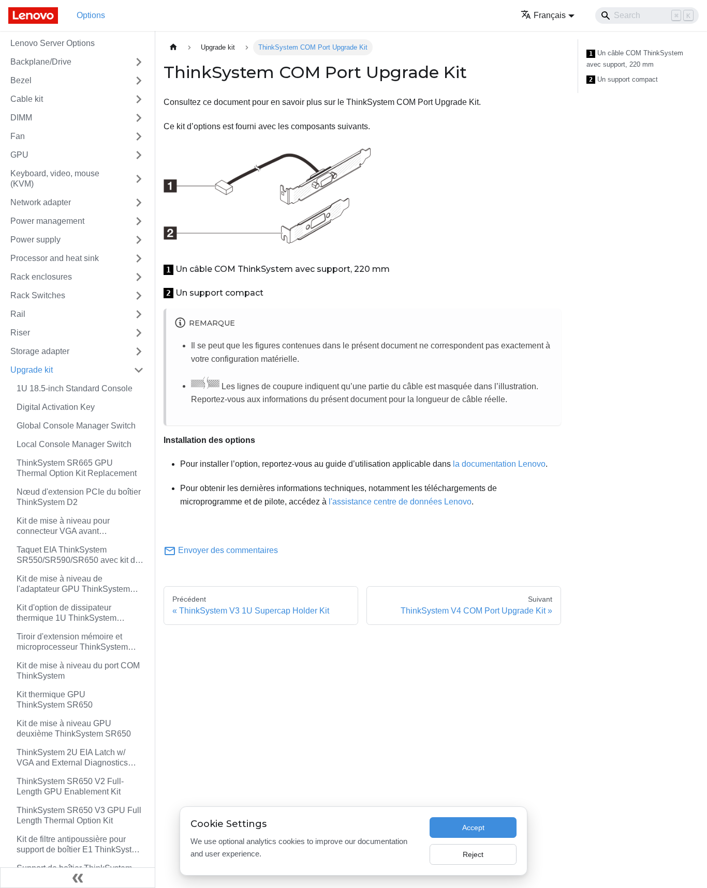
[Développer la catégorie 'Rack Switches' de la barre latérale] (138, 295)
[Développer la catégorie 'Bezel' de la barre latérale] (138, 80)
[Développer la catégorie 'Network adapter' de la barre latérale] (138, 202)
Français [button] (550, 15)
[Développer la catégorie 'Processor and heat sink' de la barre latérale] (138, 258)
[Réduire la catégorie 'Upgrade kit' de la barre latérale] (138, 370)
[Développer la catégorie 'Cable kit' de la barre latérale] (138, 99)
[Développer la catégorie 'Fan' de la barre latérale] (138, 136)
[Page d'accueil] (173, 47)
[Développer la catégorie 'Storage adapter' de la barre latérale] (138, 351)
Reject (473, 854)
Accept (473, 827)
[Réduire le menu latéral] (77, 877)
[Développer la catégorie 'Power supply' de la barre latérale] (138, 240)
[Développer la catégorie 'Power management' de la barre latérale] (138, 221)
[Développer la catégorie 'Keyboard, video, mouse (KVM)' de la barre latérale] (138, 178)
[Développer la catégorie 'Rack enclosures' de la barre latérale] (138, 277)
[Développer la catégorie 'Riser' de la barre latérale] (138, 333)
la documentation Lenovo (499, 464)
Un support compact (623, 79)
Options (91, 15)
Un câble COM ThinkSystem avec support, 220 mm (634, 58)
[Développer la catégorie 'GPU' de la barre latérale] (138, 155)
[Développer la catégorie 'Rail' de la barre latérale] (138, 314)
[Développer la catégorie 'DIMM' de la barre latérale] (138, 118)
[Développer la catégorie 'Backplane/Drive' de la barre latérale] (138, 62)
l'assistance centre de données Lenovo (400, 501)
